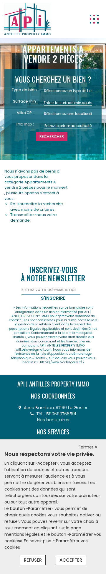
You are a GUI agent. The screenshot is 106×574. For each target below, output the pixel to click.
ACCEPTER (70, 560)
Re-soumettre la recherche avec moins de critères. (36, 206)
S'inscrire (53, 298)
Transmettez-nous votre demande (33, 217)
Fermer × (88, 447)
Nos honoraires (53, 420)
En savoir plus (38, 541)
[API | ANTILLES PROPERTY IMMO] (27, 19)
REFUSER (33, 560)
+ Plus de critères (53, 143)
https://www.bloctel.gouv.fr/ (61, 362)
